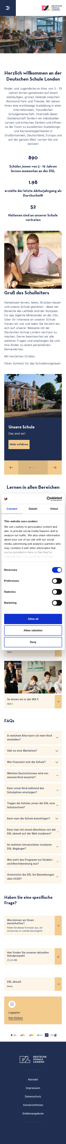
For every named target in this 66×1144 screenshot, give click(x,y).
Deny (33, 642)
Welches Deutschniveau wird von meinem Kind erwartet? (27, 775)
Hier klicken (15, 1017)
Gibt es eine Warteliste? (22, 750)
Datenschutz (33, 1096)
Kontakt (33, 1079)
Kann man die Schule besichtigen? (28, 818)
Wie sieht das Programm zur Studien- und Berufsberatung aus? (30, 861)
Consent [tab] (12, 508)
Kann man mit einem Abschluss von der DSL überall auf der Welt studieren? (31, 831)
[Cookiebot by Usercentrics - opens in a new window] (47, 499)
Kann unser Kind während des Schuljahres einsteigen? (25, 790)
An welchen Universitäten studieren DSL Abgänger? (29, 846)
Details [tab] (33, 508)
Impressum (33, 1088)
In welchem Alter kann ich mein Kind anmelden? (29, 737)
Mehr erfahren (19, 444)
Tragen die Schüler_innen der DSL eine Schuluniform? (31, 805)
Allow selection (33, 630)
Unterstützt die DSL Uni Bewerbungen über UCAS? (30, 876)
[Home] (52, 8)
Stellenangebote (33, 1113)
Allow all (33, 618)
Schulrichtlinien (33, 1105)
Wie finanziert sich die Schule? (26, 761)
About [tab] (54, 508)
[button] (11, 467)
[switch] (57, 581)
